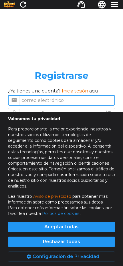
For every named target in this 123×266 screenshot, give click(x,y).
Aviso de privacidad (52, 196)
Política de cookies (61, 213)
